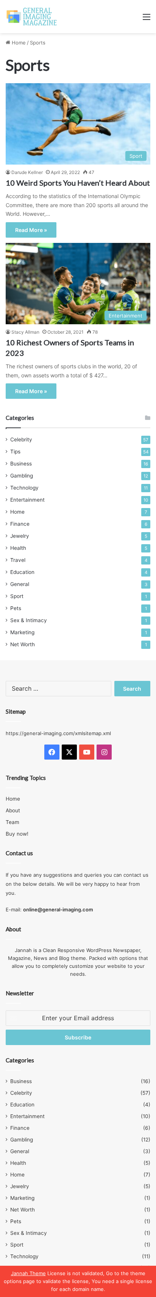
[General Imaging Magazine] (32, 16)
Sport (16, 596)
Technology (24, 488)
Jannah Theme (28, 1273)
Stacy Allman (25, 332)
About (13, 810)
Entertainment (27, 500)
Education (22, 572)
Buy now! (17, 834)
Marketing (22, 632)
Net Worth (22, 644)
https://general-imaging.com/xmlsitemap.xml (58, 733)
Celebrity (21, 439)
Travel (17, 560)
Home (18, 43)
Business (21, 464)
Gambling (21, 476)
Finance (20, 524)
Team (12, 822)
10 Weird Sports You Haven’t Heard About (78, 182)
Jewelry (19, 536)
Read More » (31, 230)
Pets (15, 608)
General (19, 584)
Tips (15, 452)
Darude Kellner (27, 172)
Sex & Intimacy (28, 620)
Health (18, 548)
